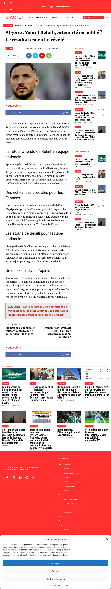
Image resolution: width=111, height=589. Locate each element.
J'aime (66, 113)
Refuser (55, 571)
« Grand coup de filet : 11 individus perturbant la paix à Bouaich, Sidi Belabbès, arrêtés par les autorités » (85, 80)
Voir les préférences (55, 579)
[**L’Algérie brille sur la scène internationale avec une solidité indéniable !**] (97, 417)
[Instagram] (11, 3)
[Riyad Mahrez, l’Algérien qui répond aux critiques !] (69, 417)
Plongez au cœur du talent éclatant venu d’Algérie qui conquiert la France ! (20, 331)
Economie (34, 426)
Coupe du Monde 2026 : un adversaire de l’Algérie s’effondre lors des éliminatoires (85, 116)
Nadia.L (78, 67)
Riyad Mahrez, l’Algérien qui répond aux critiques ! (68, 432)
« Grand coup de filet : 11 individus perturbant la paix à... (85, 176)
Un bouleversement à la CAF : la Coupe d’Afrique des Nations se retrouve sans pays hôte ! (85, 99)
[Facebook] (4, 3)
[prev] (101, 25)
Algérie (79, 52)
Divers (78, 72)
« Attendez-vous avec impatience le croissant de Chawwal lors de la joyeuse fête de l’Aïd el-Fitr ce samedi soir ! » (85, 135)
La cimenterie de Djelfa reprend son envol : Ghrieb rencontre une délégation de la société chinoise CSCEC (85, 60)
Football (9, 48)
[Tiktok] (33, 477)
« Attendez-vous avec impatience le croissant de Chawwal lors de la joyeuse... (85, 226)
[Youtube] (11, 9)
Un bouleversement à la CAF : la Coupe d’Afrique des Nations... (85, 192)
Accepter (55, 563)
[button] (106, 538)
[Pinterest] (42, 56)
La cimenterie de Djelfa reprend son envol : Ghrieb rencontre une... (85, 161)
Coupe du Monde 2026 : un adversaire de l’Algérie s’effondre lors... (85, 208)
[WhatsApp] (49, 56)
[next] (106, 25)
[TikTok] (17, 3)
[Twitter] (4, 9)
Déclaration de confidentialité (56, 585)
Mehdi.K (39, 48)
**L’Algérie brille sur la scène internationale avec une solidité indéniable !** (96, 435)
